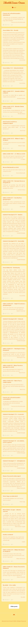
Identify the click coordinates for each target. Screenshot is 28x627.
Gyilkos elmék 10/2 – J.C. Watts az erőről (14, 153)
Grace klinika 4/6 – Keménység (11, 267)
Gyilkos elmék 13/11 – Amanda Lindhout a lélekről (13, 92)
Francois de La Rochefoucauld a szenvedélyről (11, 398)
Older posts (14, 606)
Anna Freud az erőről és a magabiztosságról (10, 122)
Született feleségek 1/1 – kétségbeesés (14, 461)
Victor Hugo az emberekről (10, 496)
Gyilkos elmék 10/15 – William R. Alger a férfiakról (13, 139)
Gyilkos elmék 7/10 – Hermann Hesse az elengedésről (14, 181)
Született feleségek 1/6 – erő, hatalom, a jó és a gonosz (13, 441)
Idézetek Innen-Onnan (14, 2)
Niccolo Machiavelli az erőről (11, 167)
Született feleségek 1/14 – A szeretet (13, 414)
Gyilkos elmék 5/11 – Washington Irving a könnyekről (14, 349)
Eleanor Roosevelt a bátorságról (12, 476)
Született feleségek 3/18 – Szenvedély (13, 241)
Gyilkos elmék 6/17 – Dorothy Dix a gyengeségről (12, 198)
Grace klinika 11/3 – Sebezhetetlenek (13, 68)
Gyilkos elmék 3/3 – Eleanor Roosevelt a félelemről (14, 567)
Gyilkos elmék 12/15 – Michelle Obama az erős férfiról (13, 107)
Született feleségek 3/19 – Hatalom (12, 214)
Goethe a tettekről (8, 534)
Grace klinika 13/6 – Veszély (10, 30)
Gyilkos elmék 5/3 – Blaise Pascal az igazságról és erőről (13, 366)
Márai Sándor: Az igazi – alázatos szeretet (12, 510)
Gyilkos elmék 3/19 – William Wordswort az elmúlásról (14, 550)
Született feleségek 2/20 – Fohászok (13, 319)
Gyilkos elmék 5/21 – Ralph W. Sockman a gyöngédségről (14, 304)
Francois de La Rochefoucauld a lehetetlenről (11, 14)
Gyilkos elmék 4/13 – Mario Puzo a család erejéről (12, 381)
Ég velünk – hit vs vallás (9, 585)
